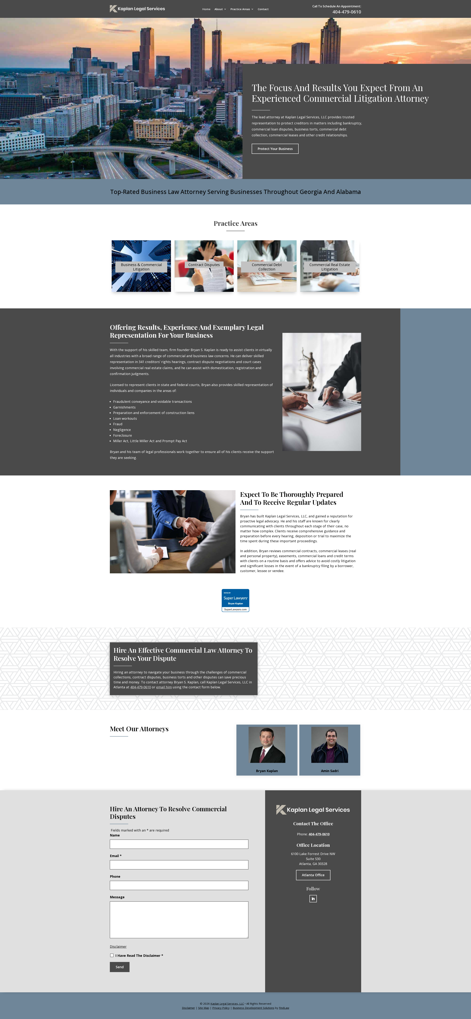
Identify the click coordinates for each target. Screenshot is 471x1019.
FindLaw (284, 1008)
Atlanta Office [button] (313, 875)
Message (117, 897)
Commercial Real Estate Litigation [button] (329, 267)
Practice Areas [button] (240, 9)
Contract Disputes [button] (204, 264)
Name (115, 835)
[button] (467, 992)
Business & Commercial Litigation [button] (141, 267)
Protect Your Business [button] (275, 148)
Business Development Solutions (253, 1008)
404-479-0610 (346, 12)
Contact (263, 9)
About (219, 9)
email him (164, 687)
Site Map (203, 1008)
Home (206, 9)
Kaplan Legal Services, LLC (227, 1003)
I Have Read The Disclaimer (139, 955)
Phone (115, 876)
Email (116, 856)
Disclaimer (118, 946)
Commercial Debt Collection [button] (267, 267)
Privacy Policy (221, 1008)
